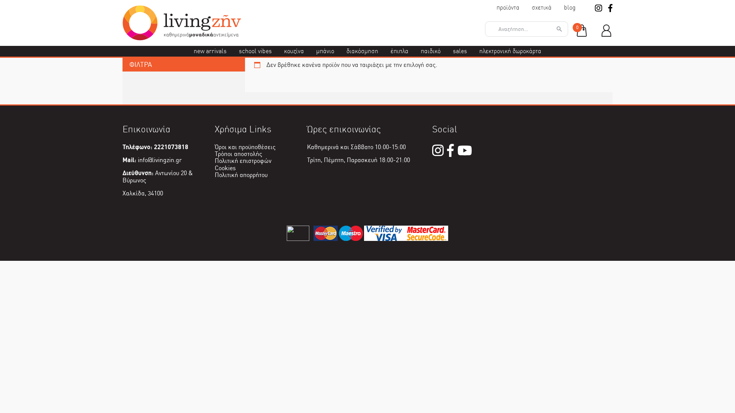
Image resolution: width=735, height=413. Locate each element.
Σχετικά (542, 7)
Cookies (225, 168)
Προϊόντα (508, 7)
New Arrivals (210, 51)
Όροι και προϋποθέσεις (245, 147)
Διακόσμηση (362, 51)
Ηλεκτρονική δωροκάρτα (510, 51)
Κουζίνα (294, 51)
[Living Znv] (181, 38)
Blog (570, 7)
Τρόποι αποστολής (238, 154)
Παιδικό (431, 51)
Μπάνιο (325, 51)
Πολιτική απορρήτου (241, 175)
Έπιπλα (399, 51)
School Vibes (255, 51)
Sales (460, 51)
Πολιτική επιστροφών (243, 160)
